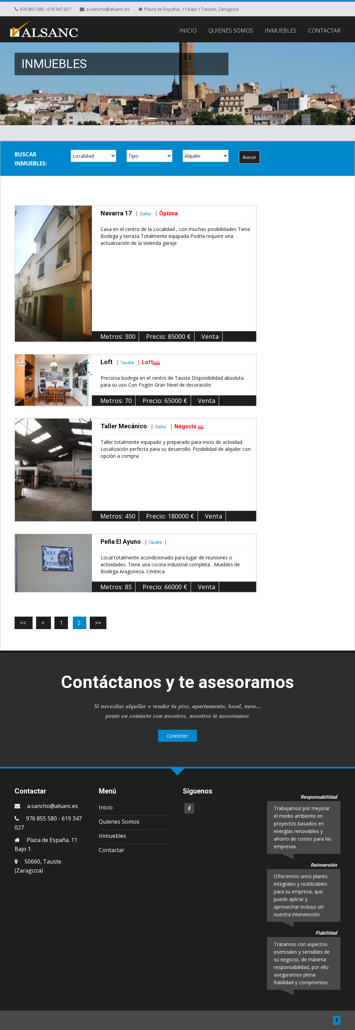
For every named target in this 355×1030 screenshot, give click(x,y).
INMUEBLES (280, 30)
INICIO (188, 30)
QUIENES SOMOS (230, 30)
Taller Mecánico (133, 426)
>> (98, 623)
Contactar (177, 735)
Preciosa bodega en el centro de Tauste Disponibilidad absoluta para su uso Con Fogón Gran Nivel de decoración (172, 381)
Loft (117, 362)
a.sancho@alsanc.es (52, 806)
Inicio (106, 807)
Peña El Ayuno (131, 541)
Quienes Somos (119, 821)
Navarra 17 (126, 213)
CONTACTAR (324, 30)
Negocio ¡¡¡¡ (189, 426)
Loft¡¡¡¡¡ (151, 362)
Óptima (168, 213)
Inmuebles (112, 836)
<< (23, 623)
